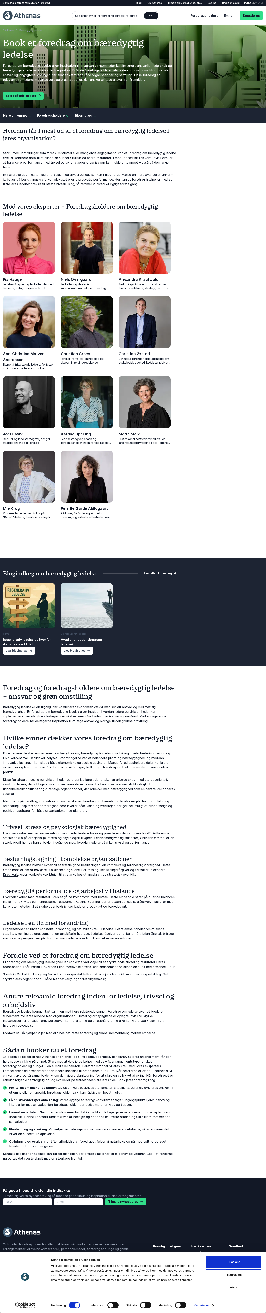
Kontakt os (251, 16)
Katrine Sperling (76, 434)
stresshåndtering (105, 1021)
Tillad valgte (233, 1274)
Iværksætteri (201, 1246)
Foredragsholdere (204, 16)
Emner (229, 16)
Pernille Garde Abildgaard (85, 508)
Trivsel (82, 1016)
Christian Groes (75, 354)
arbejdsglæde (102, 1016)
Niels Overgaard (76, 279)
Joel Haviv (13, 434)
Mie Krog (11, 508)
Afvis (233, 1287)
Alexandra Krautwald (138, 279)
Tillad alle (233, 1262)
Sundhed (236, 1246)
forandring (79, 1021)
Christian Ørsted (134, 354)
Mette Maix (129, 434)
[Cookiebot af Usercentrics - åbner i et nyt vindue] (25, 1305)
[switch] (113, 1305)
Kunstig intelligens (167, 1246)
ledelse (133, 1011)
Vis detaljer (201, 1305)
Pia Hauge (12, 279)
